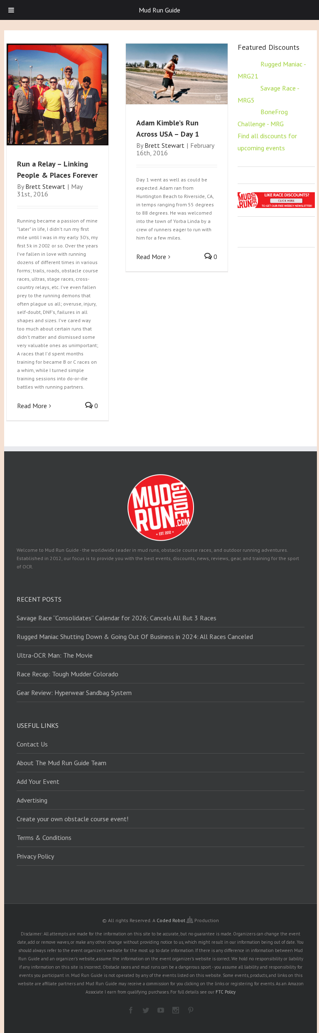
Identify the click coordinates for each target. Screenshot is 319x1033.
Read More (32, 405)
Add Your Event (38, 781)
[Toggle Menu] (11, 10)
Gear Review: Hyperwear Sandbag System (74, 692)
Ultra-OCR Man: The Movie (55, 655)
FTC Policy (226, 992)
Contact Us (32, 744)
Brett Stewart (45, 186)
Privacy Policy (35, 856)
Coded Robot (171, 920)
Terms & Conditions (44, 837)
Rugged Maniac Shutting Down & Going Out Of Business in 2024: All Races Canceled (135, 636)
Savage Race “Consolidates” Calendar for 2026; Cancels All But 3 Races (116, 618)
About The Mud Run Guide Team (61, 763)
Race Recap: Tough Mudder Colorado (67, 674)
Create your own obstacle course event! (72, 819)
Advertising (32, 800)
